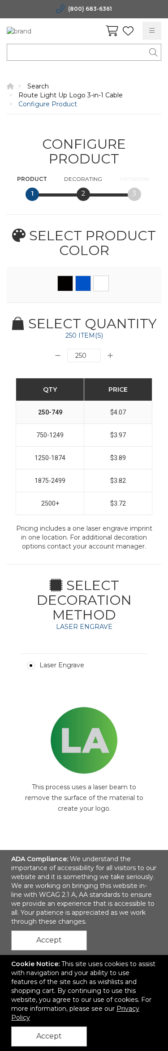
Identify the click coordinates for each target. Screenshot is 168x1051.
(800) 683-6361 (90, 8)
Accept (49, 940)
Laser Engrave (61, 665)
